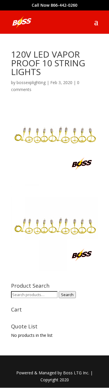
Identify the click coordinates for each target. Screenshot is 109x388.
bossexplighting (31, 82)
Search (67, 294)
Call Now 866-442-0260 (54, 5)
